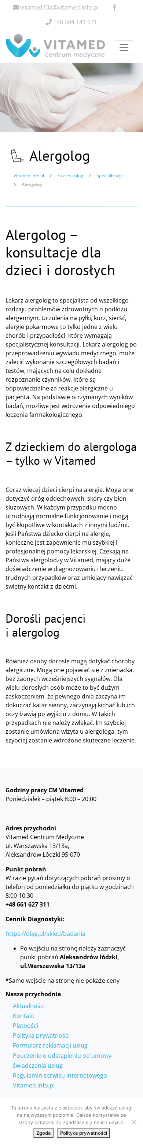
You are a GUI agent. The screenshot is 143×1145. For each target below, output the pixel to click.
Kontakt (23, 1016)
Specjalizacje (109, 176)
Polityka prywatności (41, 1035)
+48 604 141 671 (74, 22)
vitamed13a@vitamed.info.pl (59, 7)
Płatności (25, 1026)
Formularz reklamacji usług (50, 1045)
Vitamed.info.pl (29, 176)
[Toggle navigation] (124, 47)
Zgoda (43, 1133)
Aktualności (29, 1006)
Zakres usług (70, 176)
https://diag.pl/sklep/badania (45, 934)
